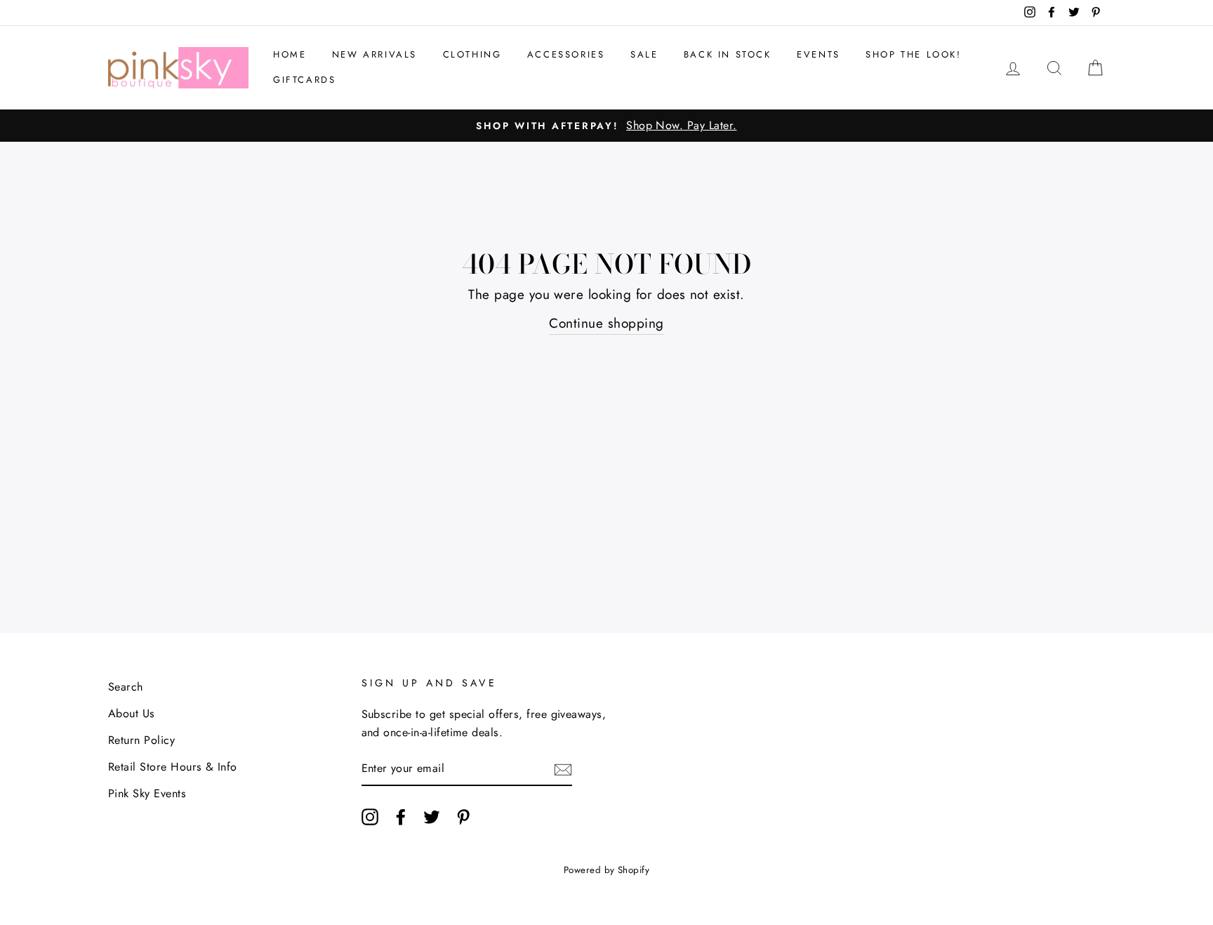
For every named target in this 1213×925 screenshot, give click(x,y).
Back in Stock (727, 54)
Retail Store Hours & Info (172, 767)
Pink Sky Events (147, 793)
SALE (644, 54)
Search (125, 687)
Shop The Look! (913, 54)
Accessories (566, 54)
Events (818, 54)
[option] (606, 126)
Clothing (472, 54)
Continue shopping (606, 323)
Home (289, 54)
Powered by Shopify (607, 870)
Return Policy (141, 740)
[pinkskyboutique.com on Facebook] (400, 816)
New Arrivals (374, 54)
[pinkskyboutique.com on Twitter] (431, 816)
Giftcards (304, 79)
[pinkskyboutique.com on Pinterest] (463, 816)
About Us (131, 713)
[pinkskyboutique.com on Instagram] (370, 816)
